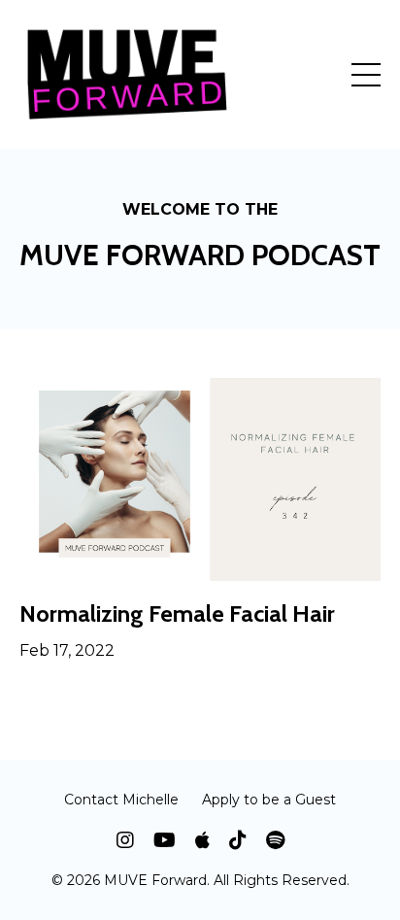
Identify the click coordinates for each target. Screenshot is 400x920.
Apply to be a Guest (269, 799)
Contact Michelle (121, 799)
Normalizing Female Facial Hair (177, 614)
